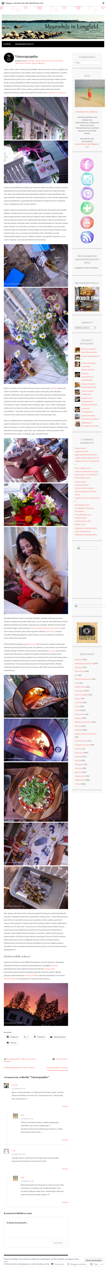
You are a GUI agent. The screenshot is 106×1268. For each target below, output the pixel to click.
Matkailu (78, 730)
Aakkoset (79, 660)
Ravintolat (79, 753)
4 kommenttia (61, 1059)
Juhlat (38, 61)
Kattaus (78, 718)
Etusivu (7, 44)
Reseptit (78, 757)
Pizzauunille (50, 969)
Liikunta (78, 726)
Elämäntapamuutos (83, 679)
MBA (23, 1059)
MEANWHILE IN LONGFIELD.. (87, 112)
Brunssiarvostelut (24, 44)
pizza (33, 1059)
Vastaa (65, 1106)
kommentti (58, 1243)
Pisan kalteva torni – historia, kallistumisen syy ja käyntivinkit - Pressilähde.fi (87, 471)
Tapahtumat (80, 776)
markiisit (54, 388)
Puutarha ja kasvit (82, 745)
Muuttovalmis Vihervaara (85, 734)
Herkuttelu (79, 691)
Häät (77, 683)
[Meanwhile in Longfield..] (53, 39)
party (28, 1059)
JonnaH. (15, 1085)
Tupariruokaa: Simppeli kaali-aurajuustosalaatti (89, 401)
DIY (76, 675)
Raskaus (78, 749)
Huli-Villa (30, 61)
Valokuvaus (80, 780)
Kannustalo (46, 61)
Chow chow (80, 671)
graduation (16, 1059)
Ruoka (28, 63)
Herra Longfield (81, 695)
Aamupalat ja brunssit (84, 663)
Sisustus (78, 768)
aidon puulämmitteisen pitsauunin (45, 628)
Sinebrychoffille (31, 975)
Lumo (14, 1150)
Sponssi (35, 63)
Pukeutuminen (81, 741)
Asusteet (79, 667)
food (8, 1059)
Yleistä (78, 784)
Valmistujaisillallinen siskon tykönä (19, 1067)
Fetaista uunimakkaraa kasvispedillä (87, 377)
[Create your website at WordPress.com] (53, 3)
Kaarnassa (50, 631)
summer (7, 1061)
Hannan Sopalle (10, 979)
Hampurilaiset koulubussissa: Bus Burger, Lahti (83, 521)
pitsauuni (32, 644)
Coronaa (51, 651)
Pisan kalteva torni (83, 478)
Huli (42, 63)
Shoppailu (79, 764)
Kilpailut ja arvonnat (83, 722)
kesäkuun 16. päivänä (56, 93)
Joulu (77, 706)
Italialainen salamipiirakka (86, 535)
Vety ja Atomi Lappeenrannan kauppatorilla (87, 461)
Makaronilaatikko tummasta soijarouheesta (88, 366)
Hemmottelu (80, 687)
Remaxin (54, 965)
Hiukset (78, 699)
